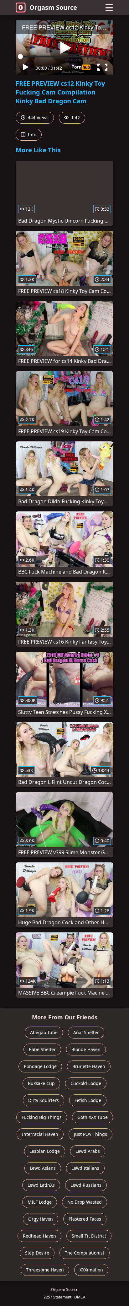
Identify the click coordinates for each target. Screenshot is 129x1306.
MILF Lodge (40, 1202)
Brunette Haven (88, 1066)
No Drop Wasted (84, 1202)
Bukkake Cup (41, 1083)
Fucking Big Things (42, 1117)
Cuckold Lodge (85, 1083)
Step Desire (37, 1253)
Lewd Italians (85, 1168)
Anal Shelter (86, 1032)
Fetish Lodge (88, 1100)
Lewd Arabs (87, 1151)
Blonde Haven (86, 1049)
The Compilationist (84, 1253)
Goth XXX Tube (92, 1117)
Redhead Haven (39, 1236)
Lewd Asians (43, 1168)
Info (31, 135)
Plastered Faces (85, 1219)
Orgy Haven (40, 1219)
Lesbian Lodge (44, 1151)
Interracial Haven (40, 1134)
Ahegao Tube (44, 1032)
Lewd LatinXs (41, 1185)
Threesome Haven (45, 1270)
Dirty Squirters (43, 1100)
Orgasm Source (53, 7)
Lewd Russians (85, 1185)
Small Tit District (89, 1236)
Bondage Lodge (40, 1066)
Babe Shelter (42, 1049)
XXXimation (91, 1270)
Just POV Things (90, 1134)
